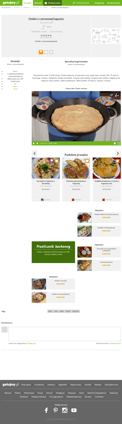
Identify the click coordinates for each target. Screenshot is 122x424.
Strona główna (5, 7)
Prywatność (39, 385)
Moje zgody (26, 385)
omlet (68, 311)
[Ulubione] (56, 161)
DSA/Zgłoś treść (111, 385)
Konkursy (51, 385)
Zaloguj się (99, 3)
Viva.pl (40, 393)
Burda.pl (88, 397)
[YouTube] (74, 409)
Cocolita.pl (99, 397)
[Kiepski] (42, 35)
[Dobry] (46, 35)
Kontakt (88, 385)
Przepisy (28, 3)
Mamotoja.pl (29, 393)
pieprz (15, 86)
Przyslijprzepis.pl (56, 397)
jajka (16, 71)
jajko (50, 311)
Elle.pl (81, 393)
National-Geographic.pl (96, 393)
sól (15, 84)
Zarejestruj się (113, 3)
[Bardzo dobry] (48, 35)
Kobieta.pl (24, 397)
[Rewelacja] (51, 35)
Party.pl (49, 393)
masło (15, 89)
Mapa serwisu (75, 385)
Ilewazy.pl (72, 393)
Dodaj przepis (54, 3)
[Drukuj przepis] (51, 52)
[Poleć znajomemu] (46, 52)
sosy (56, 311)
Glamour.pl (113, 393)
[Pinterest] (56, 409)
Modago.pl (60, 393)
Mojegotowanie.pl (38, 397)
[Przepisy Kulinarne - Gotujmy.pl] (11, 2)
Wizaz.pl (8, 393)
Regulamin (62, 385)
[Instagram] (65, 409)
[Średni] (44, 35)
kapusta (76, 311)
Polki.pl (17, 393)
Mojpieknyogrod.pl (73, 397)
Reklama (98, 385)
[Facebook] (47, 409)
